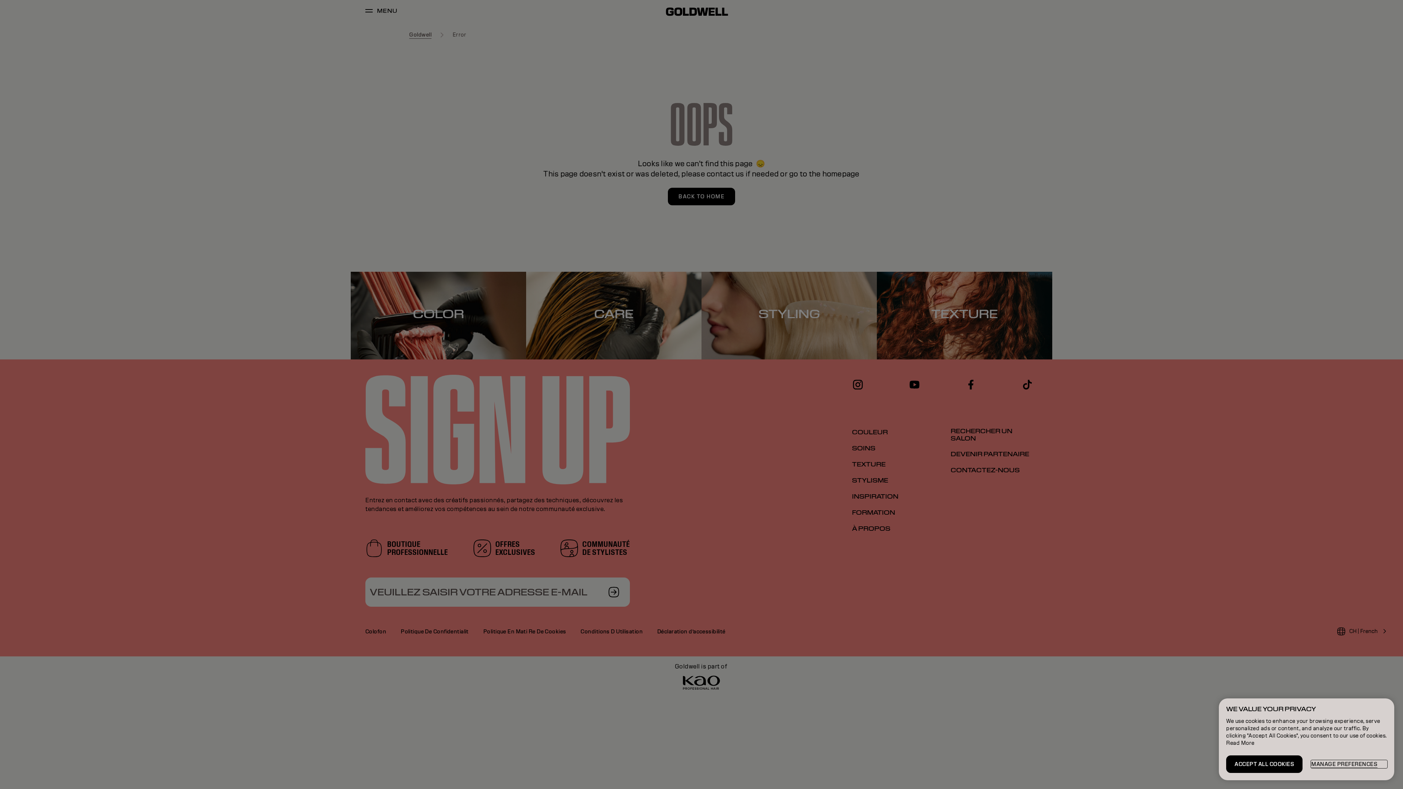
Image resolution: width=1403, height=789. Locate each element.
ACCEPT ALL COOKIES (1264, 764)
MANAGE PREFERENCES (1344, 764)
